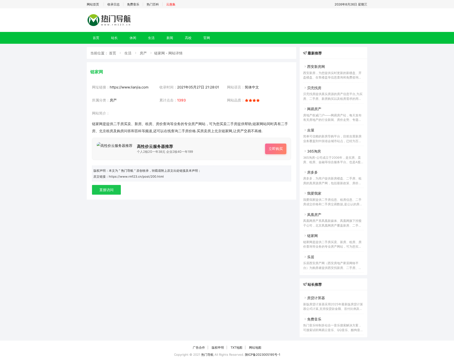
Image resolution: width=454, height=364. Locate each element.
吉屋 (310, 130)
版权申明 (218, 347)
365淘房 (314, 151)
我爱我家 (314, 193)
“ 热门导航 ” (127, 170)
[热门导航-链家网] (110, 26)
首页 (96, 38)
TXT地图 (236, 347)
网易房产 (314, 109)
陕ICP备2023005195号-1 (262, 354)
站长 (114, 38)
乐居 (310, 257)
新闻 (169, 38)
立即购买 (276, 148)
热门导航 (207, 354)
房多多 (312, 172)
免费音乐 (133, 4)
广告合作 (199, 347)
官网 (206, 38)
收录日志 (113, 4)
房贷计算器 (316, 298)
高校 (188, 38)
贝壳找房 (314, 88)
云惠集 (170, 4)
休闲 (133, 38)
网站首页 (93, 4)
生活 (151, 38)
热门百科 (153, 4)
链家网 (312, 235)
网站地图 (255, 347)
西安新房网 (316, 66)
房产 (143, 53)
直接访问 (106, 190)
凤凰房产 (314, 214)
